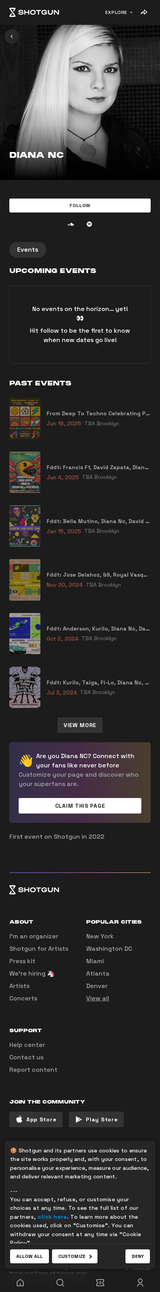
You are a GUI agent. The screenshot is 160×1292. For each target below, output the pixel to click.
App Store (41, 1119)
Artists (19, 986)
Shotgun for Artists (38, 949)
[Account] (140, 1282)
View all (97, 998)
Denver (97, 986)
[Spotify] (89, 224)
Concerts (23, 998)
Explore (116, 12)
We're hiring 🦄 (32, 973)
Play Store (102, 1119)
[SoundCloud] (71, 224)
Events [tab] (27, 249)
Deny (138, 1256)
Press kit (22, 961)
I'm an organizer (33, 936)
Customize (71, 1256)
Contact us (26, 1057)
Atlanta (98, 973)
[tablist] (80, 249)
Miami (95, 961)
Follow (80, 205)
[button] (80, 205)
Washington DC (109, 949)
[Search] (60, 1282)
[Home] (34, 12)
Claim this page (80, 805)
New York (100, 936)
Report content (33, 1070)
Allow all (29, 1256)
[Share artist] (144, 12)
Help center (27, 1045)
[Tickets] (100, 1282)
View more (80, 725)
